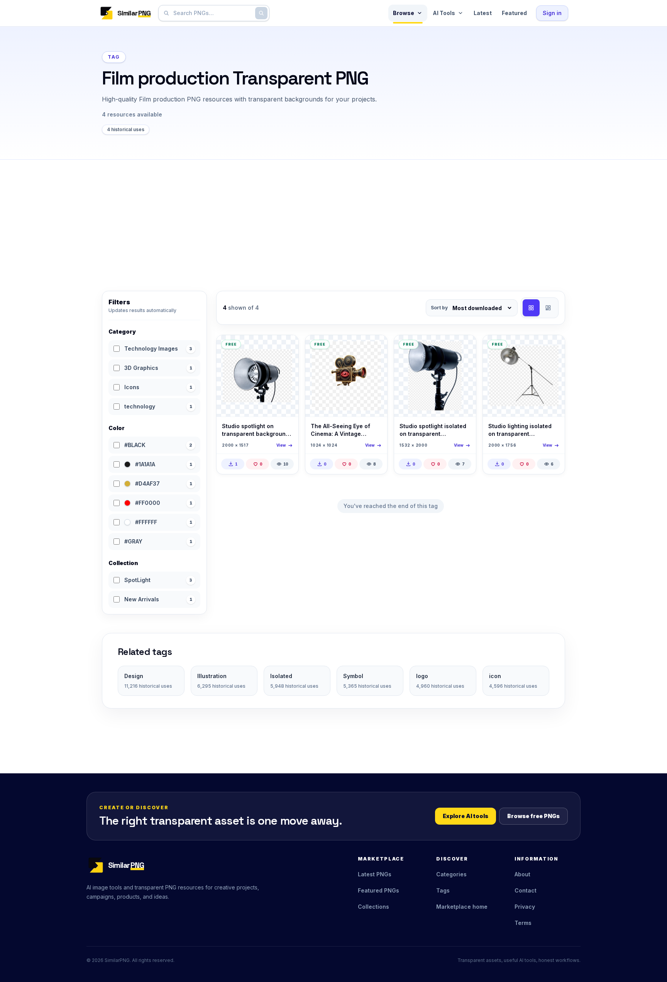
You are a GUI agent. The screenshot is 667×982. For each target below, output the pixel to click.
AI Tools (444, 13)
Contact (526, 890)
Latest (483, 13)
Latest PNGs (374, 874)
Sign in (552, 13)
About (522, 874)
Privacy (525, 906)
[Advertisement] (333, 218)
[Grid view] (531, 307)
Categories (451, 874)
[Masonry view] (548, 307)
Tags (443, 890)
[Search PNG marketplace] (261, 13)
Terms (523, 923)
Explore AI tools (465, 816)
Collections (373, 906)
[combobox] (212, 13)
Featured (514, 13)
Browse (403, 13)
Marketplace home (462, 906)
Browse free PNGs (533, 816)
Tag (114, 57)
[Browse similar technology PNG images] (374, 347)
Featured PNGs (378, 890)
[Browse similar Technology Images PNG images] (286, 347)
